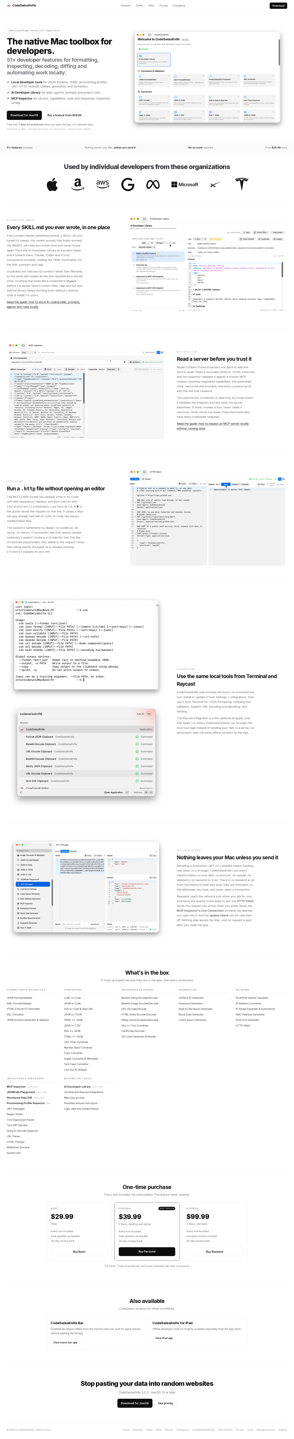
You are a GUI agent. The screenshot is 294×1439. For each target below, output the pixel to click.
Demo (139, 5)
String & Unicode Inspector (22, 1130)
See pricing (165, 1403)
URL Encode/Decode (133, 1008)
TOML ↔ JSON (73, 1036)
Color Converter (73, 1053)
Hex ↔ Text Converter (135, 1025)
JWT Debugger (16, 1108)
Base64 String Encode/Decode (139, 997)
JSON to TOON (73, 1014)
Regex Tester (15, 1114)
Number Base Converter (78, 1047)
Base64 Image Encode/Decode (139, 1003)
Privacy (240, 1429)
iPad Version (225, 1429)
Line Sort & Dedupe (75, 1069)
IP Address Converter (248, 1003)
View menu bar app (65, 1342)
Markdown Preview (18, 1147)
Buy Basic (79, 1251)
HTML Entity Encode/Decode (138, 1014)
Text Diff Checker (17, 1125)
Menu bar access (74, 1097)
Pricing (163, 5)
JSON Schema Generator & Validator (28, 1019)
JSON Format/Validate (19, 997)
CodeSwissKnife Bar (203, 1429)
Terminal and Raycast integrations (83, 1092)
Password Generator (190, 1003)
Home (126, 1429)
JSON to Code (72, 1003)
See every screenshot (178, 980)
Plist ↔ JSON (72, 1031)
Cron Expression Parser (20, 1119)
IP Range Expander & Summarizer (255, 1008)
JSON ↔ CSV (72, 1025)
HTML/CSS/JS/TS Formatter (23, 1008)
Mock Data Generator (191, 1014)
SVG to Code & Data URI (78, 1008)
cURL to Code (72, 997)
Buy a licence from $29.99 (64, 115)
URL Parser (13, 1136)
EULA (250, 1429)
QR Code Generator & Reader (138, 1036)
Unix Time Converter (76, 1042)
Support (282, 1429)
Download (278, 5)
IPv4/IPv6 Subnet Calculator (252, 997)
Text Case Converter (76, 1064)
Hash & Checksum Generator (195, 1008)
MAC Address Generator (250, 1014)
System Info (14, 1152)
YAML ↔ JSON (73, 1019)
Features (126, 5)
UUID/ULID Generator (191, 997)
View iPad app (164, 1338)
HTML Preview (15, 1141)
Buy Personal (147, 1251)
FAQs (151, 5)
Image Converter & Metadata (81, 1058)
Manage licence (266, 1429)
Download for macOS (24, 115)
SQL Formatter (15, 1014)
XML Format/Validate (19, 1003)
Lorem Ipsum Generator (192, 1019)
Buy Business (214, 1251)
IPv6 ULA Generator (247, 1019)
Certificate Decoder (133, 1031)
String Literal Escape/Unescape (139, 1019)
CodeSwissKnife (24, 5)
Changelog (179, 5)
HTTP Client (243, 1025)
